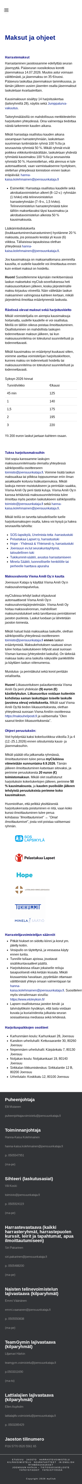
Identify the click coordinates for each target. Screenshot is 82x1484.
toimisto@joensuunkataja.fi (24, 472)
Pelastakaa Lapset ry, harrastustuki (34, 539)
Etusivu (18, 1460)
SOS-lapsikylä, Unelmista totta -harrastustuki (41, 534)
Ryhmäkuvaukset (40, 1465)
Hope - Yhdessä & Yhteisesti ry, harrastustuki (42, 543)
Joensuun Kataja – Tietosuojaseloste (41, 1467)
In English (66, 1462)
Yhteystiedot (29, 1470)
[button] (6, 10)
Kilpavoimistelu (19, 1462)
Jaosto (31, 1460)
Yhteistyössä (52, 1470)
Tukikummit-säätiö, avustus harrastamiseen (40, 557)
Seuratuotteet (45, 1462)
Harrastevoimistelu (54, 1460)
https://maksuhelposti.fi (21, 716)
